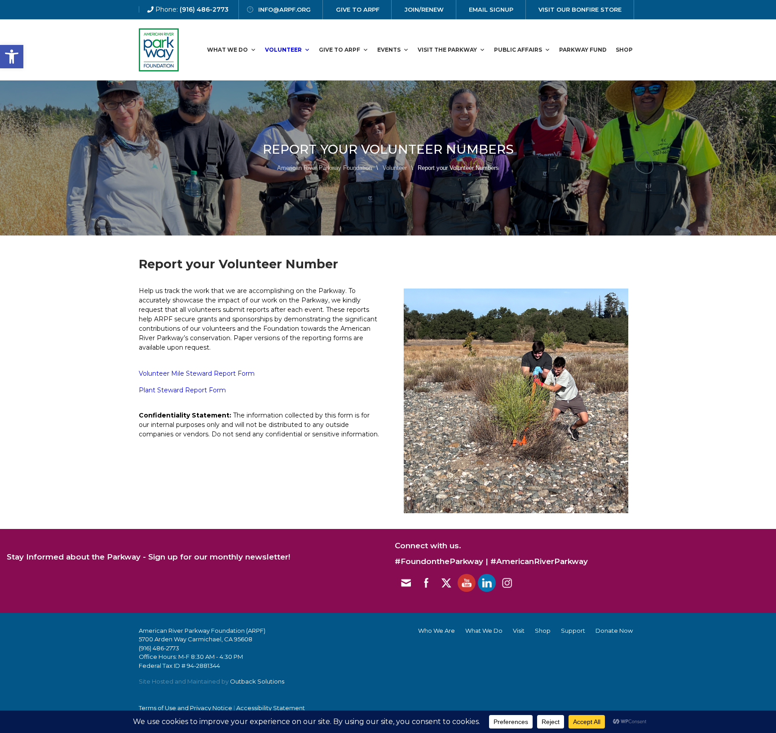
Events (389, 49)
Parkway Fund (583, 49)
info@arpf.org (284, 9)
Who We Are (436, 630)
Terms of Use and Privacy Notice (185, 707)
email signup (491, 9)
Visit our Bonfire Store (580, 9)
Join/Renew (424, 9)
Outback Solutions (257, 681)
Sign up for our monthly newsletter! (219, 556)
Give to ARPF (339, 49)
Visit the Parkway (447, 49)
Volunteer (283, 49)
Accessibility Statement (270, 707)
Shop (624, 49)
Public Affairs (518, 49)
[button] (11, 56)
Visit (519, 630)
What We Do (227, 49)
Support (573, 630)
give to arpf (357, 9)
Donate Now (614, 630)
